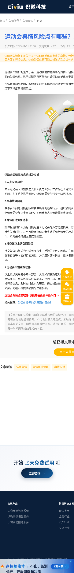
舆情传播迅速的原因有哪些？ (35, 302)
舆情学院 (14, 20)
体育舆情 (21, 367)
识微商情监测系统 (18, 510)
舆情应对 (59, 367)
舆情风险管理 (41, 367)
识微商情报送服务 (18, 522)
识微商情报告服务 (18, 516)
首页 (2, 20)
